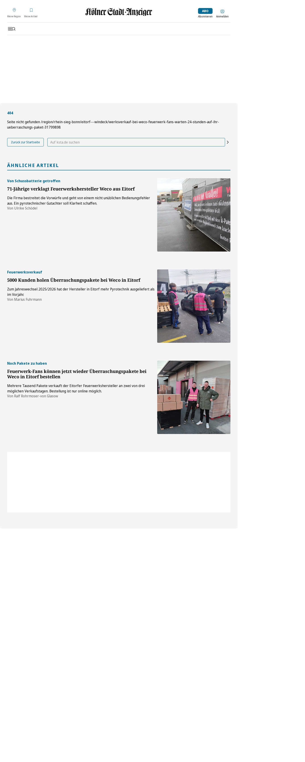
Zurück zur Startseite (25, 142)
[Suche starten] (227, 142)
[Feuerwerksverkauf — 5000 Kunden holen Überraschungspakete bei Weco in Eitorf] (193, 306)
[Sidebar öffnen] (11, 28)
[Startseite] (118, 12)
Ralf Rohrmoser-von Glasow (36, 396)
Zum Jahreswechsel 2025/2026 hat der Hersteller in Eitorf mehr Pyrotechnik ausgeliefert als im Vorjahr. (81, 292)
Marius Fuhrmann (28, 299)
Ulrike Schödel (25, 208)
